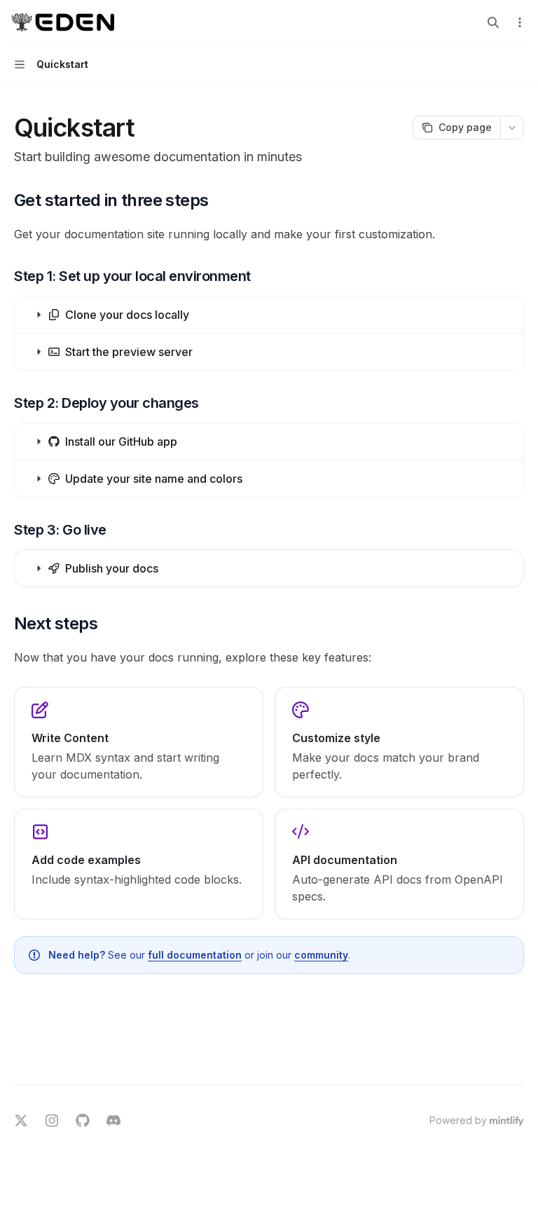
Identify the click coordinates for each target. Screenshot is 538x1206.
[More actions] (520, 22)
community (321, 955)
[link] (138, 742)
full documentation (195, 955)
